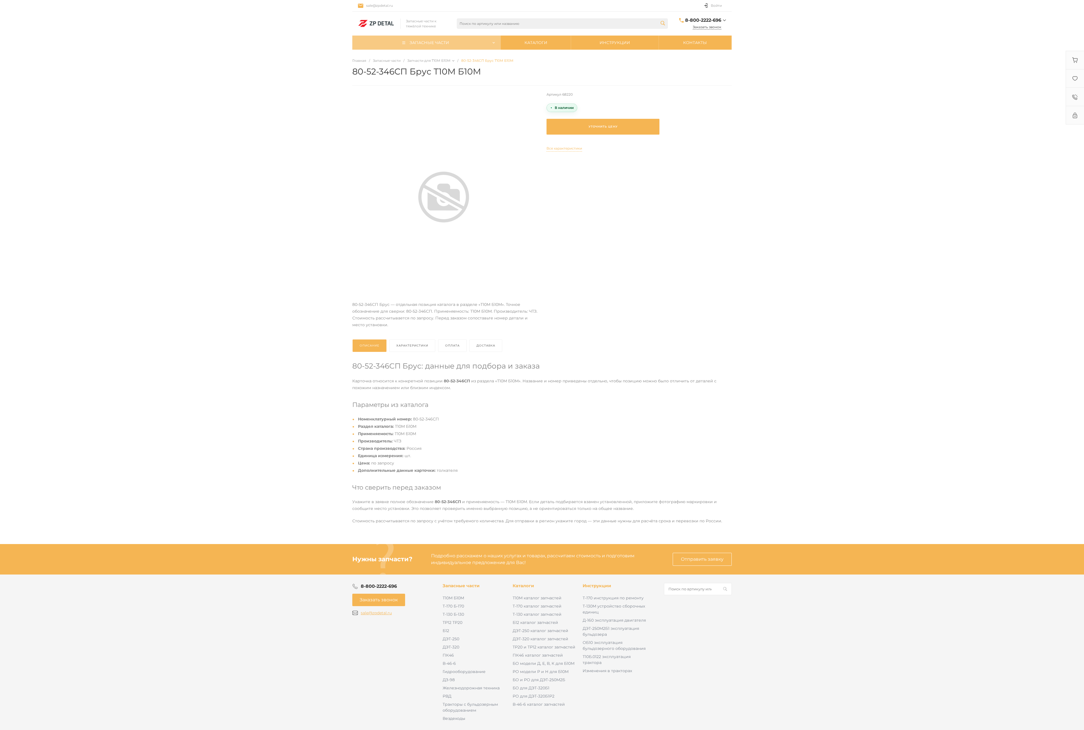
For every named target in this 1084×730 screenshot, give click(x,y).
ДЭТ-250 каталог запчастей (540, 630)
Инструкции (597, 585)
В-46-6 (449, 663)
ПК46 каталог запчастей (538, 655)
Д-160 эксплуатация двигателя (614, 620)
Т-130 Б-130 (453, 614)
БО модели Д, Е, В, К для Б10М (543, 663)
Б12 (446, 630)
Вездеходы (454, 718)
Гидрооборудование (464, 671)
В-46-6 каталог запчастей (539, 704)
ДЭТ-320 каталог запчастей (540, 638)
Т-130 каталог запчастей (537, 614)
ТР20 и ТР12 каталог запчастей (544, 647)
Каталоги (523, 585)
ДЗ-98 (449, 679)
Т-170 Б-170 (453, 606)
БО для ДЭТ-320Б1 (531, 687)
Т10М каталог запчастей (537, 597)
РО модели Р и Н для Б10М (541, 671)
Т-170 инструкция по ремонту (613, 597)
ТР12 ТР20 (452, 622)
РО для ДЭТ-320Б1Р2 (533, 696)
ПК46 (448, 655)
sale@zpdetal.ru (379, 5)
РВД (447, 696)
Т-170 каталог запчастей (537, 606)
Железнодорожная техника (471, 687)
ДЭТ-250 (451, 638)
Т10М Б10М (453, 597)
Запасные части (461, 585)
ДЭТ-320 (451, 647)
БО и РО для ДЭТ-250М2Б (539, 679)
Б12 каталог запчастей (535, 622)
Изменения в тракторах (607, 670)
